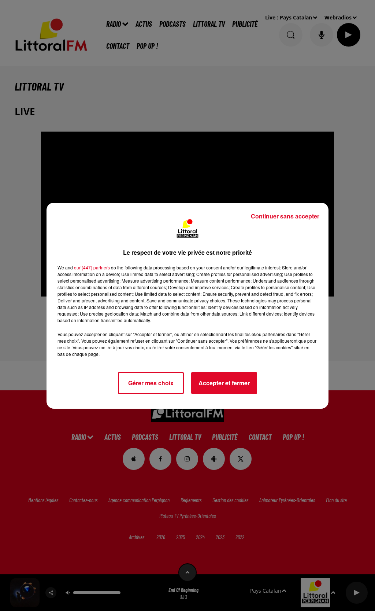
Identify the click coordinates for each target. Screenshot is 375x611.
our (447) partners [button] (92, 267)
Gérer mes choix (151, 383)
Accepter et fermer (224, 383)
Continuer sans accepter (285, 216)
